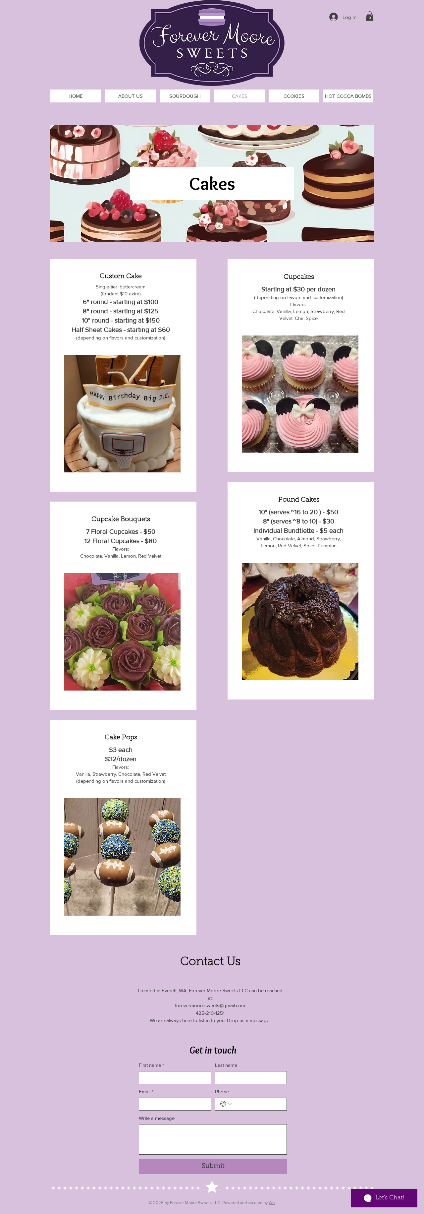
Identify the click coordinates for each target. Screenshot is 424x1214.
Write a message (157, 1118)
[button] (370, 16)
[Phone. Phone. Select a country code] (226, 1104)
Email (146, 1091)
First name (151, 1065)
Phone (222, 1091)
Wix (272, 1202)
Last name (226, 1065)
